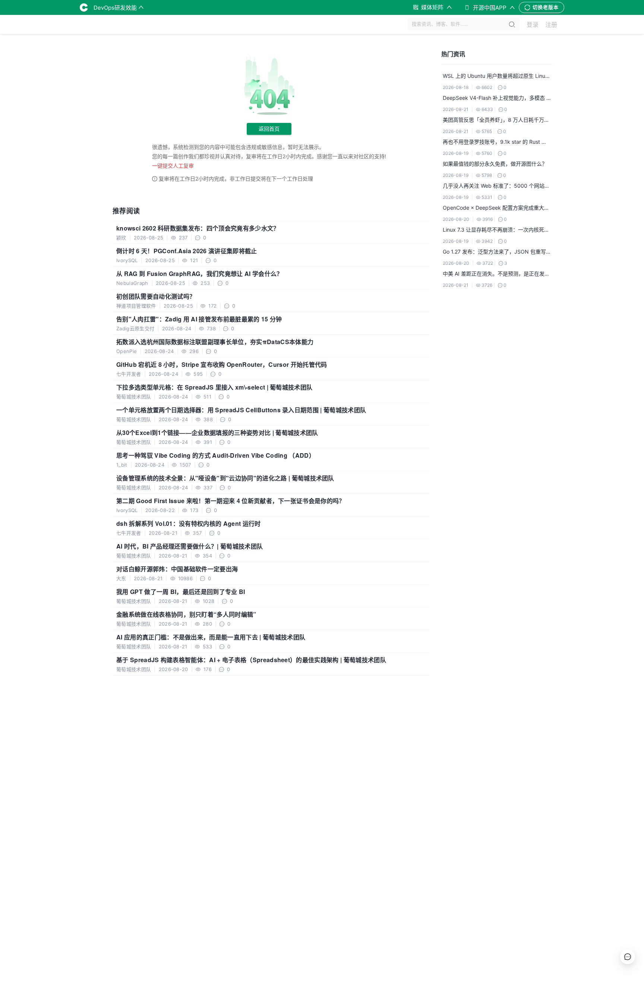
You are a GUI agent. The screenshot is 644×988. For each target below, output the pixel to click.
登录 (533, 24)
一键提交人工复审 (173, 165)
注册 (551, 24)
